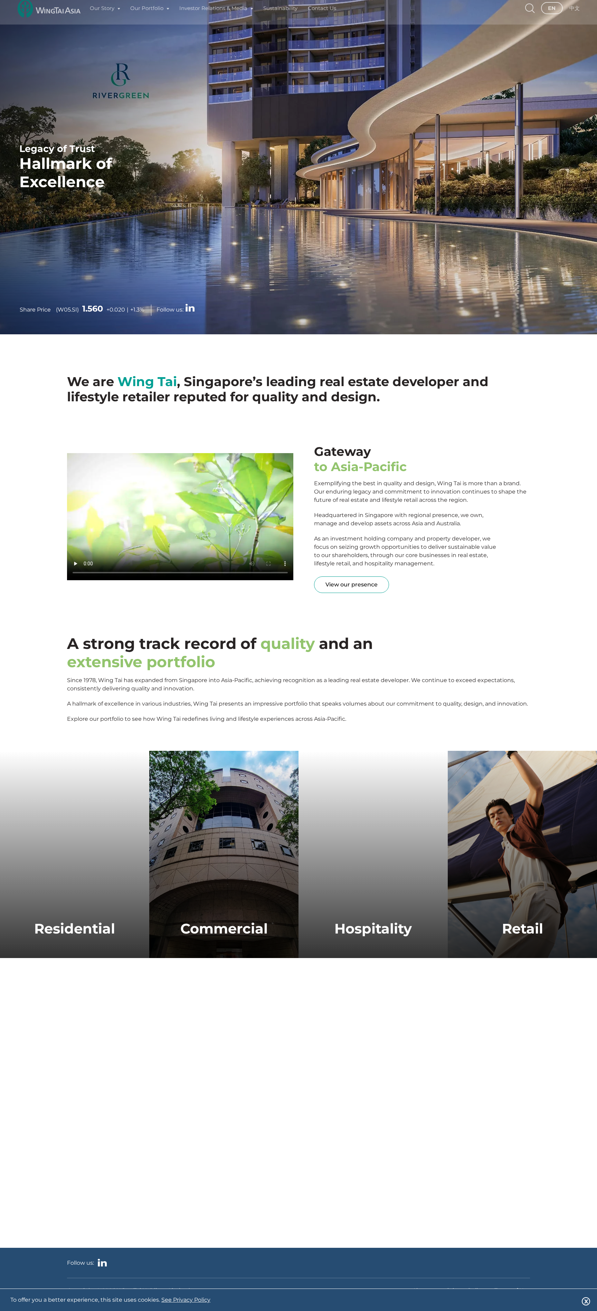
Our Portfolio (146, 16)
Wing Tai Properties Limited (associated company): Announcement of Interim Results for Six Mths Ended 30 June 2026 (140, 1132)
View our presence (351, 584)
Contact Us (322, 16)
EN (552, 16)
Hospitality (373, 928)
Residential (74, 928)
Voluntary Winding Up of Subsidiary (123, 1159)
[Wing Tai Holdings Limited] (48, 16)
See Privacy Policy (185, 1299)
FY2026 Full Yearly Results (108, 1105)
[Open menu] (119, 16)
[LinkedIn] (190, 309)
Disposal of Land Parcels (106, 1179)
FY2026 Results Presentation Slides (121, 1085)
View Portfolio (74, 958)
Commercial (224, 928)
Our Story (102, 16)
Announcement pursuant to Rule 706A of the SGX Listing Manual (135, 1062)
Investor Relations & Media (213, 16)
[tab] (74, 1032)
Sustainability (280, 16)
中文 (574, 16)
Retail (522, 928)
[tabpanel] (142, 1117)
